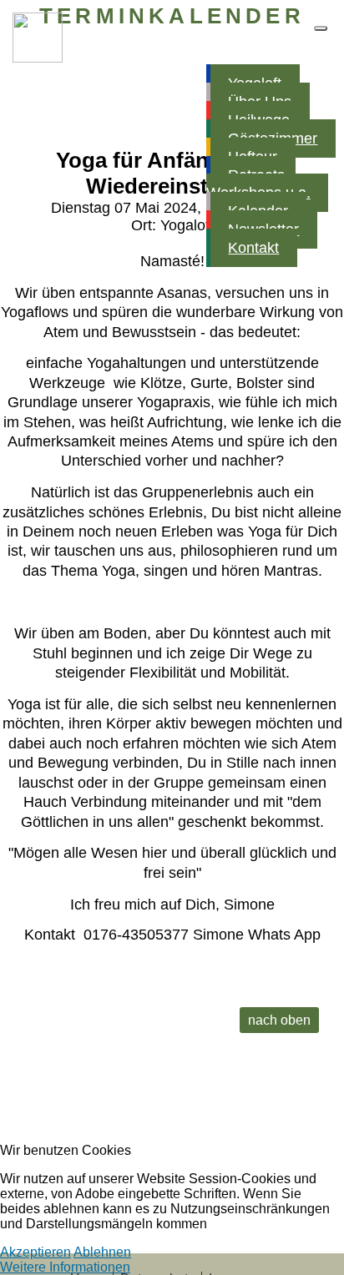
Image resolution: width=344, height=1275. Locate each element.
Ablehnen (102, 1252)
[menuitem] (267, 183)
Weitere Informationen (65, 1267)
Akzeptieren (35, 1252)
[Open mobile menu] (320, 28)
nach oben (279, 1020)
